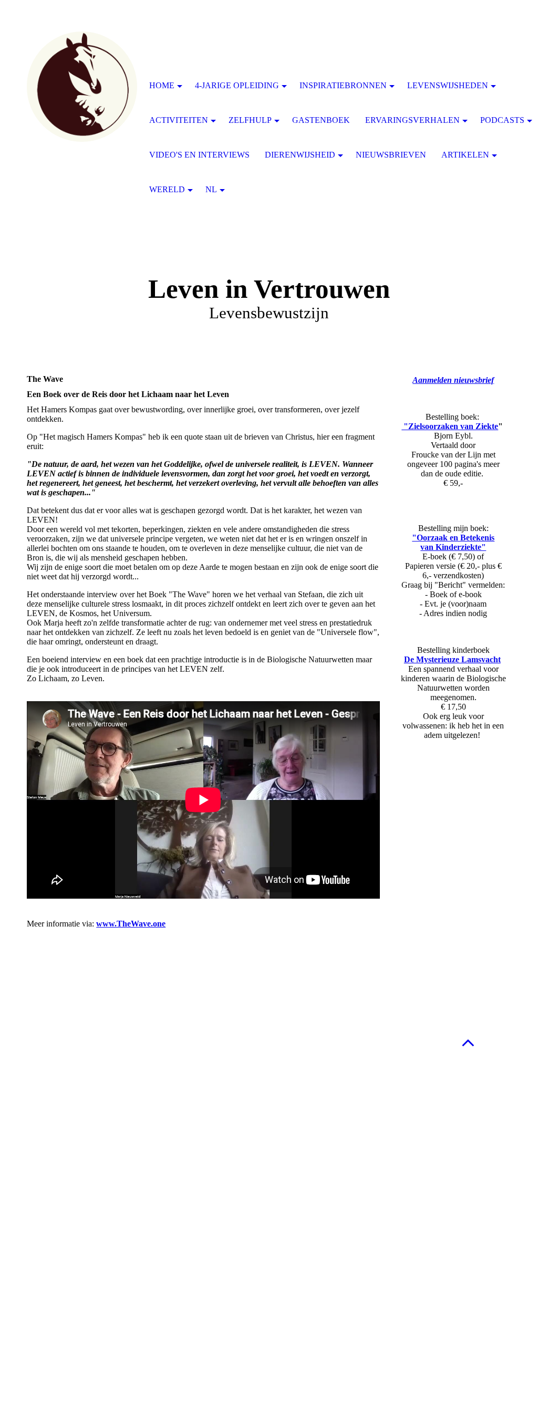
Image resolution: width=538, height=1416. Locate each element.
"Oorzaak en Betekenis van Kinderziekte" (453, 542)
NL (211, 189)
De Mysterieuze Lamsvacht (452, 659)
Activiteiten (178, 120)
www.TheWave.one (130, 923)
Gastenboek (321, 120)
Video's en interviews (199, 154)
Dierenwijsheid (300, 154)
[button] (468, 1042)
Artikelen (465, 154)
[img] (82, 87)
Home (161, 85)
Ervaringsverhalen (412, 120)
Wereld (167, 189)
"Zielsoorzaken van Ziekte (449, 426)
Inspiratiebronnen (343, 85)
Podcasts (502, 120)
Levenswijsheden (447, 85)
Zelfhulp (250, 120)
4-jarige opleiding (237, 85)
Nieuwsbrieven (391, 154)
